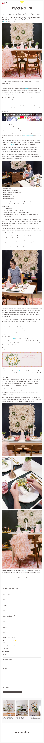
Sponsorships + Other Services (21, 727)
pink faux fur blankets (28, 135)
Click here (11, 588)
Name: (4, 654)
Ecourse (10, 727)
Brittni (5, 21)
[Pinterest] (4, 2)
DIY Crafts (12, 14)
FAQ (35, 727)
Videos (31, 727)
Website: (5, 664)
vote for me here (10, 144)
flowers (32, 14)
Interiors (18, 14)
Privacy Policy (20, 728)
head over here (22, 107)
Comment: (5, 668)
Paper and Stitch (22, 8)
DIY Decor (5, 14)
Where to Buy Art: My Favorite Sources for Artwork (8, 718)
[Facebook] (6, 2)
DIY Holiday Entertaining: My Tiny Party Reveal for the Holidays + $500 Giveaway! (21, 18)
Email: (7, 659)
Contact (27, 728)
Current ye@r (6, 687)
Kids (38, 14)
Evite (26, 88)
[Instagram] (2, 2)
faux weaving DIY (11, 338)
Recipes (25, 14)
